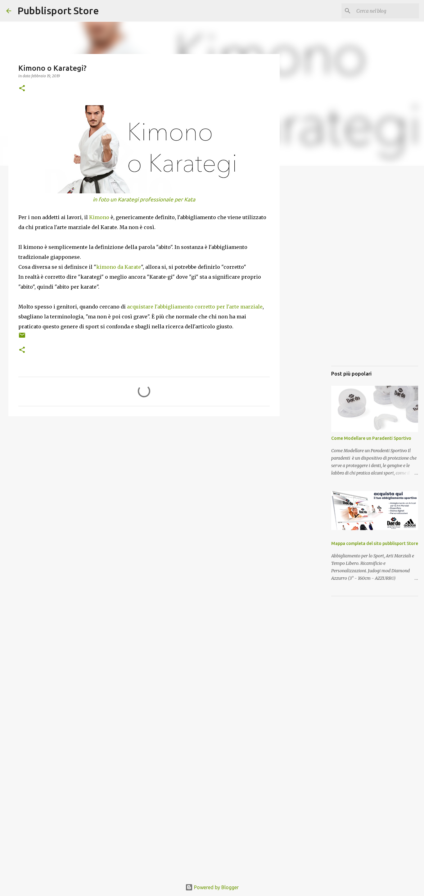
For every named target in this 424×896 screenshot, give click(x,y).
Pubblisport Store (58, 10)
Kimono (99, 217)
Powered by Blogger (216, 887)
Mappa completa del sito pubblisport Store (374, 543)
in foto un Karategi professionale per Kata (144, 199)
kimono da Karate (118, 267)
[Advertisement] (144, 468)
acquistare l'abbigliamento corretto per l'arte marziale (195, 307)
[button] (22, 88)
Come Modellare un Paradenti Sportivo (371, 438)
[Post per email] (22, 337)
